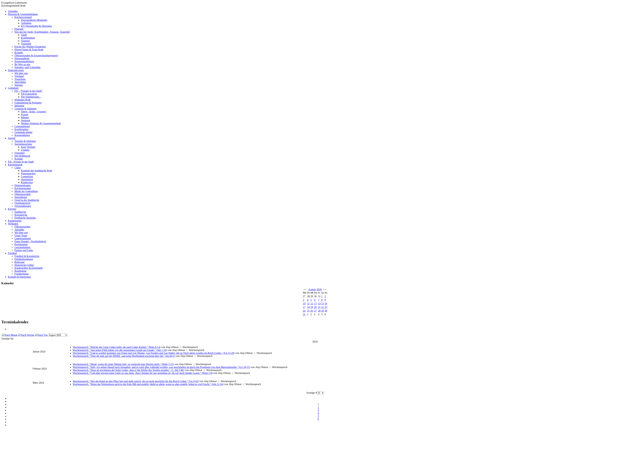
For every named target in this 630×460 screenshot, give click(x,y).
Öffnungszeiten (22, 226)
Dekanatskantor (22, 185)
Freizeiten (19, 152)
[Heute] (41, 335)
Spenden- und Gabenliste (27, 67)
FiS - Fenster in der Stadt (21, 161)
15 (322, 303)
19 (311, 307)
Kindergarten (14, 220)
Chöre (17, 167)
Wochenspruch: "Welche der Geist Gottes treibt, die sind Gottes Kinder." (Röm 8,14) (116, 347)
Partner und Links (23, 250)
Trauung (25, 40)
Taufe (24, 34)
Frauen (24, 114)
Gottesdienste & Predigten (28, 102)
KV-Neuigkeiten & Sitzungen (36, 26)
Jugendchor (27, 179)
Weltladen (13, 223)
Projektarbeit (21, 244)
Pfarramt (18, 29)
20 (315, 307)
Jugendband (20, 197)
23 (326, 307)
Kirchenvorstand (23, 17)
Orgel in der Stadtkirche (26, 200)
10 (304, 303)
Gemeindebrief (22, 126)
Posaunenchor (28, 173)
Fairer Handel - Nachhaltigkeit (30, 241)
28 (319, 310)
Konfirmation (28, 37)
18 (308, 307)
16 (326, 303)
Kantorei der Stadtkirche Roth (36, 170)
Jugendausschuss (23, 144)
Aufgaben (26, 23)
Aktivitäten (20, 82)
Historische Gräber (24, 265)
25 (308, 310)
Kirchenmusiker (22, 188)
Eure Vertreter (28, 147)
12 (311, 303)
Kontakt (18, 52)
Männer (25, 117)
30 (326, 310)
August (312, 289)
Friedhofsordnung (23, 259)
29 (322, 310)
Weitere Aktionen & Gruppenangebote (41, 123)
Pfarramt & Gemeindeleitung (23, 14)
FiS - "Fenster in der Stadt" (28, 91)
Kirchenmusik (15, 164)
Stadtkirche (20, 211)
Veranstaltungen (22, 206)
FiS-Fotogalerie (29, 93)
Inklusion (19, 105)
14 (319, 303)
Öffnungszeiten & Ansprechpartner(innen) (36, 55)
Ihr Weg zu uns (22, 64)
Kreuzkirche (20, 214)
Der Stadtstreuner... (31, 96)
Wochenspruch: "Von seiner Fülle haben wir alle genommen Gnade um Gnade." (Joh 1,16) (120, 350)
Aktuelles (13, 11)
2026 (319, 289)
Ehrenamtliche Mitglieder (34, 20)
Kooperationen (22, 135)
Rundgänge (20, 271)
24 (304, 310)
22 (322, 307)
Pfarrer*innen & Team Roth (28, 49)
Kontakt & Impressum (19, 276)
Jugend (11, 138)
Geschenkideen (22, 247)
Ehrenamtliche (21, 58)
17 (304, 307)
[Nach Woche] (26, 335)
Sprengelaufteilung (24, 61)
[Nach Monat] (9, 335)
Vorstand (19, 76)
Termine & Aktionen (25, 141)
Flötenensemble (22, 194)
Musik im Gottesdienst (26, 191)
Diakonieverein (16, 70)
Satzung (18, 85)
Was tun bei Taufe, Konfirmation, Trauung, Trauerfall (42, 31)
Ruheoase (19, 262)
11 (308, 303)
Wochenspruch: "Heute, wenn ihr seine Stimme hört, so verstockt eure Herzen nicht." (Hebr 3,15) (123, 364)
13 (315, 303)
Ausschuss (19, 79)
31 (304, 314)
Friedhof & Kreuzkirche (26, 256)
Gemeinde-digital (23, 132)
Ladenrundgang (22, 238)
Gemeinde (13, 88)
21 (319, 307)
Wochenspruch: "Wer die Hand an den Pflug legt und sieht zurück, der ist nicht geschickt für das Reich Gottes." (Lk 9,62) (136, 381)
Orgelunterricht (22, 203)
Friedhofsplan (21, 273)
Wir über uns (21, 73)
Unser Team (20, 235)
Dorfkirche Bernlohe (25, 217)
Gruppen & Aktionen (25, 108)
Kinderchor (27, 182)
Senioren (25, 120)
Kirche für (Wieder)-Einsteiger (30, 46)
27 (315, 310)
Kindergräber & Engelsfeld (28, 268)
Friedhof (12, 253)
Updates (25, 150)
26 (311, 310)
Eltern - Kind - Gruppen (33, 111)
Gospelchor (27, 176)
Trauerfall (26, 43)
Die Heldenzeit (22, 155)
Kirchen (12, 209)
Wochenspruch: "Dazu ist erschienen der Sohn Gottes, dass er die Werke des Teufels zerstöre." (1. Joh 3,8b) (128, 370)
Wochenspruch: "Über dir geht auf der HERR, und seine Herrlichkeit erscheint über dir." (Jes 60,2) (124, 356)
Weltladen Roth (22, 99)
